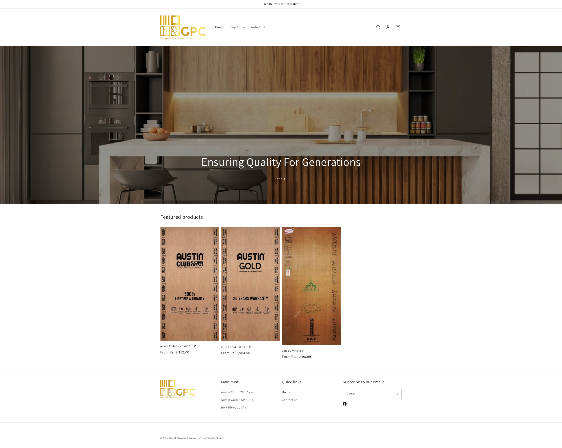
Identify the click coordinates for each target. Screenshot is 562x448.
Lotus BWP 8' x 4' (293, 351)
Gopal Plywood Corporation (185, 437)
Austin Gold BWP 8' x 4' (236, 347)
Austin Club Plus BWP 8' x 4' (178, 346)
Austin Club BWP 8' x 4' (237, 392)
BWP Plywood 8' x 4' (235, 407)
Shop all (280, 179)
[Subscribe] (397, 394)
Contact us (289, 399)
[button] (236, 27)
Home (286, 392)
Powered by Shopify (213, 437)
